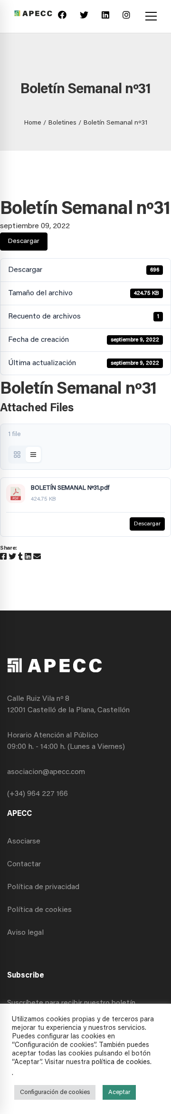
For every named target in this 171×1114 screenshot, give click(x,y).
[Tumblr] (20, 557)
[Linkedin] (105, 16)
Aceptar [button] (119, 1092)
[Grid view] (17, 454)
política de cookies (121, 1062)
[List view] (33, 454)
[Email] (37, 557)
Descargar (23, 241)
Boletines (62, 123)
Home (32, 123)
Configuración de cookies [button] (55, 1092)
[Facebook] (62, 16)
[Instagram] (126, 16)
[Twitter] (84, 16)
